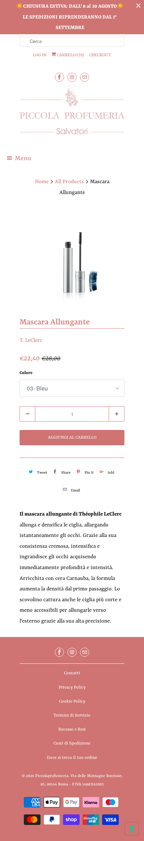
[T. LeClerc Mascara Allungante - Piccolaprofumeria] (72, 258)
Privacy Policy (72, 687)
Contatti (72, 673)
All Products (69, 182)
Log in (39, 55)
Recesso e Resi (72, 729)
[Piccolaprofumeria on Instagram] (72, 77)
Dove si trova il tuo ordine (72, 757)
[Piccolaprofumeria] (72, 115)
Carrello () (70, 55)
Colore (26, 373)
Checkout (100, 55)
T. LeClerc (31, 341)
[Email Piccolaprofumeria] (84, 77)
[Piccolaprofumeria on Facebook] (59, 77)
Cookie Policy (72, 701)
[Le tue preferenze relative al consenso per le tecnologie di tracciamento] (131, 828)
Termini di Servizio (72, 715)
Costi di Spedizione (72, 743)
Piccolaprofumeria (52, 776)
